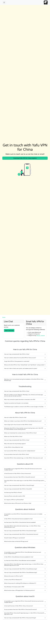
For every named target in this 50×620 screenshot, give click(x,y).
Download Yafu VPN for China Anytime (25, 158)
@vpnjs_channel (41, 335)
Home (3, 317)
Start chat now (9, 330)
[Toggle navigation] (4, 2)
